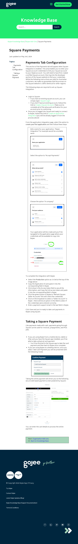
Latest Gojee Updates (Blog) (15, 498)
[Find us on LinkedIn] (50, 524)
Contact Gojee (10, 493)
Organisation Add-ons (41, 439)
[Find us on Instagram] (68, 524)
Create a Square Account (44, 105)
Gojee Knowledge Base (16, 41)
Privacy (31, 483)
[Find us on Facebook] (44, 524)
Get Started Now (63, 4)
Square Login (45, 101)
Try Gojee (9, 488)
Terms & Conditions (12, 508)
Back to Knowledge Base (40, 441)
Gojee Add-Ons (31, 41)
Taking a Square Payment (16, 75)
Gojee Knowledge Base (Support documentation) (21, 503)
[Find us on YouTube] (62, 524)
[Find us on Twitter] (56, 524)
